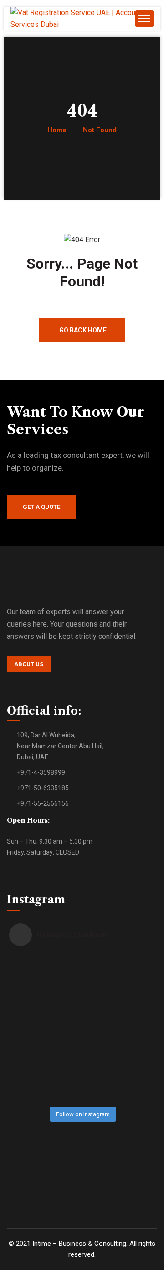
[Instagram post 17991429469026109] (133, 1080)
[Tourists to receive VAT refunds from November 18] (81, 1080)
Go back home (83, 330)
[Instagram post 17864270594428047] (133, 978)
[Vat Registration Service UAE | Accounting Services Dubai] (82, 24)
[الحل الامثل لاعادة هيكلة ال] (30, 1080)
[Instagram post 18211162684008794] (81, 978)
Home (57, 130)
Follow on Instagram (83, 1114)
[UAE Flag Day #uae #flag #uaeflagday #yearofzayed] (81, 1029)
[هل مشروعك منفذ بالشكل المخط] (30, 1029)
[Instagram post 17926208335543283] (30, 978)
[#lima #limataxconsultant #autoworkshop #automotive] (133, 1029)
